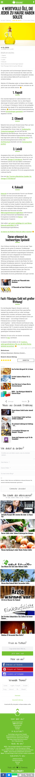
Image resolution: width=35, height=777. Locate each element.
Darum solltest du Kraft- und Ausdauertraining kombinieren (17, 750)
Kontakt (17, 728)
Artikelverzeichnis (17, 758)
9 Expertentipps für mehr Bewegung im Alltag (17, 748)
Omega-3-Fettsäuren (15, 159)
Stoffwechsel (5, 142)
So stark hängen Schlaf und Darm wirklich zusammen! (19, 753)
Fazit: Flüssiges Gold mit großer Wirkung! (11, 66)
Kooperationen (17, 725)
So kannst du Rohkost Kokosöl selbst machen (16, 232)
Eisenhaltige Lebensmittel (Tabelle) (17, 734)
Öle (17, 689)
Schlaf (6, 751)
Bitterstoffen (24, 137)
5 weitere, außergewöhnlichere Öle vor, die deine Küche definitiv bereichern (16, 344)
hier (8, 338)
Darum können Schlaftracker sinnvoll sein (20, 751)
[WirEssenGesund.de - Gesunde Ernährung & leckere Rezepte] (17, 2)
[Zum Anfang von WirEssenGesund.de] (17, 710)
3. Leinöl (3, 59)
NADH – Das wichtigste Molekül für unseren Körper (17, 746)
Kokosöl (3, 193)
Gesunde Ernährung (6, 20)
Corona (5, 685)
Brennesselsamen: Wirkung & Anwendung (17, 736)
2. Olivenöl (3, 57)
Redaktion (17, 727)
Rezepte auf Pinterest (15, 669)
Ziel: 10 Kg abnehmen (17, 741)
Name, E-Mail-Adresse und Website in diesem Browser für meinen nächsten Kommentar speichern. (16, 481)
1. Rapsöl (3, 55)
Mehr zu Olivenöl (16, 771)
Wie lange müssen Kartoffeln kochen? (17, 739)
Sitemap (17, 762)
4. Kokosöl (3, 61)
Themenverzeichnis (17, 760)
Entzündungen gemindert (14, 111)
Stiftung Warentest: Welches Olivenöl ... (13, 353)
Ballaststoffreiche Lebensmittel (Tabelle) (18, 737)
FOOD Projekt (17, 723)
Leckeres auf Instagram (15, 674)
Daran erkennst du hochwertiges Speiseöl (12, 64)
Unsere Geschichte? (17, 722)
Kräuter (25, 685)
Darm (2, 753)
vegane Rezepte (15, 685)
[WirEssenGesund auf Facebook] (34, 2)
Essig (4, 689)
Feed (17, 764)
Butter (20, 217)
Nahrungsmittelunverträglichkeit (12, 212)
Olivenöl (23, 689)
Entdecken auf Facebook (14, 664)
